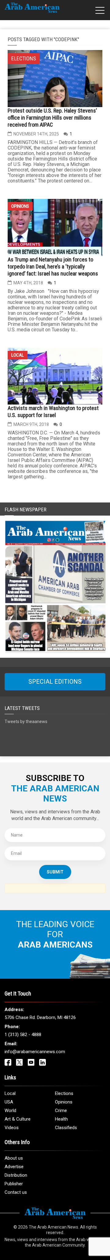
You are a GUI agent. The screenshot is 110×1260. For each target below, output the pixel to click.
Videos (12, 1127)
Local (17, 355)
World (10, 1110)
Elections (64, 1093)
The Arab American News (53, 1227)
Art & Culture (18, 1119)
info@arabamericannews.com (35, 1051)
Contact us (16, 1192)
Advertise (14, 1166)
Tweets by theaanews (26, 721)
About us (14, 1158)
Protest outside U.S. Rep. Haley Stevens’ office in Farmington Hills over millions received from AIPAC (52, 117)
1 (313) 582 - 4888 (23, 1034)
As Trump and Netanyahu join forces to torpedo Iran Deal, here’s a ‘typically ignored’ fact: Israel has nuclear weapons (53, 266)
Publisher (14, 1183)
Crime (61, 1110)
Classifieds (66, 1127)
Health (61, 1119)
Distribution (16, 1175)
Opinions (20, 206)
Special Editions (55, 681)
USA (9, 1102)
